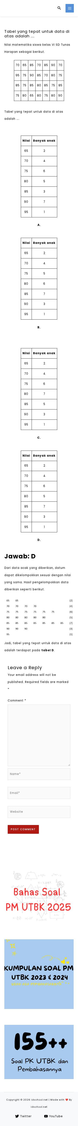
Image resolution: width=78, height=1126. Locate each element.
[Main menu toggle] (70, 8)
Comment (17, 701)
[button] (59, 8)
